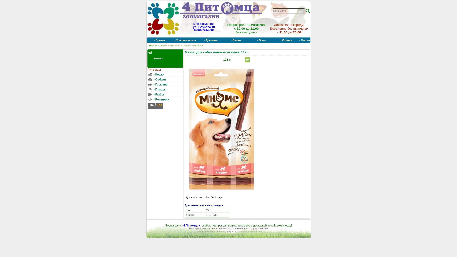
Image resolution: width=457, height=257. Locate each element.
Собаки (163, 45)
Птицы (160, 89)
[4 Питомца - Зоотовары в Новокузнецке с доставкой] (163, 36)
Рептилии (162, 99)
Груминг (161, 40)
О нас (262, 40)
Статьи (305, 40)
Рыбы (159, 94)
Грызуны (161, 84)
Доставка (212, 40)
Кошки (159, 74)
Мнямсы (187, 45)
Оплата (237, 40)
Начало (153, 45)
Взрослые (198, 45)
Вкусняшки (174, 45)
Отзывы (287, 40)
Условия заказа (186, 40)
